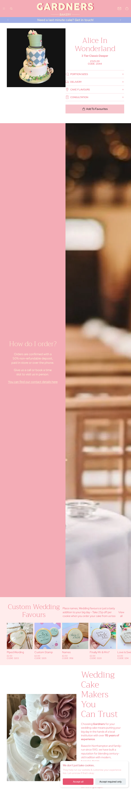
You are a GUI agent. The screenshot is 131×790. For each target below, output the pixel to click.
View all (121, 614)
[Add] (28, 644)
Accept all (78, 781)
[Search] (11, 8)
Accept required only (110, 781)
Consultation (79, 97)
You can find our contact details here (33, 382)
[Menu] (4, 8)
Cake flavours (80, 89)
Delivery (76, 81)
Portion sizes (79, 74)
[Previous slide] (8, 20)
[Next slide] (120, 20)
